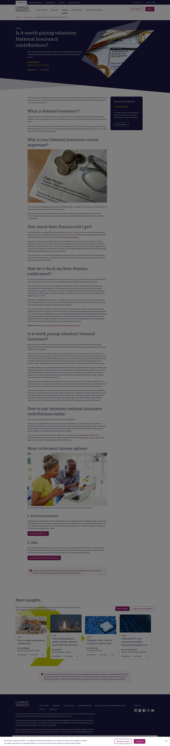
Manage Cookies (123, 741)
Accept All (139, 741)
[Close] (166, 741)
